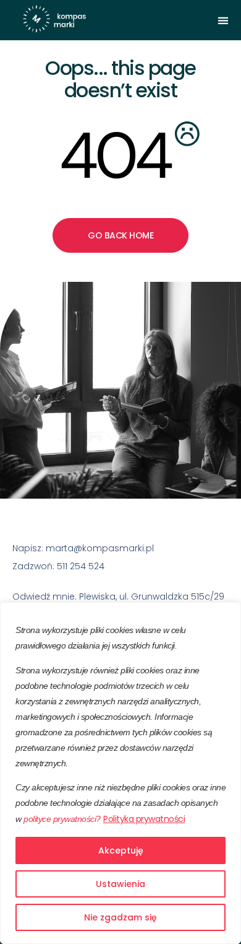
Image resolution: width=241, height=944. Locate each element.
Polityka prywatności (144, 819)
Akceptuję (120, 850)
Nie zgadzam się (120, 917)
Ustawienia (120, 884)
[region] (120, 773)
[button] (222, 20)
